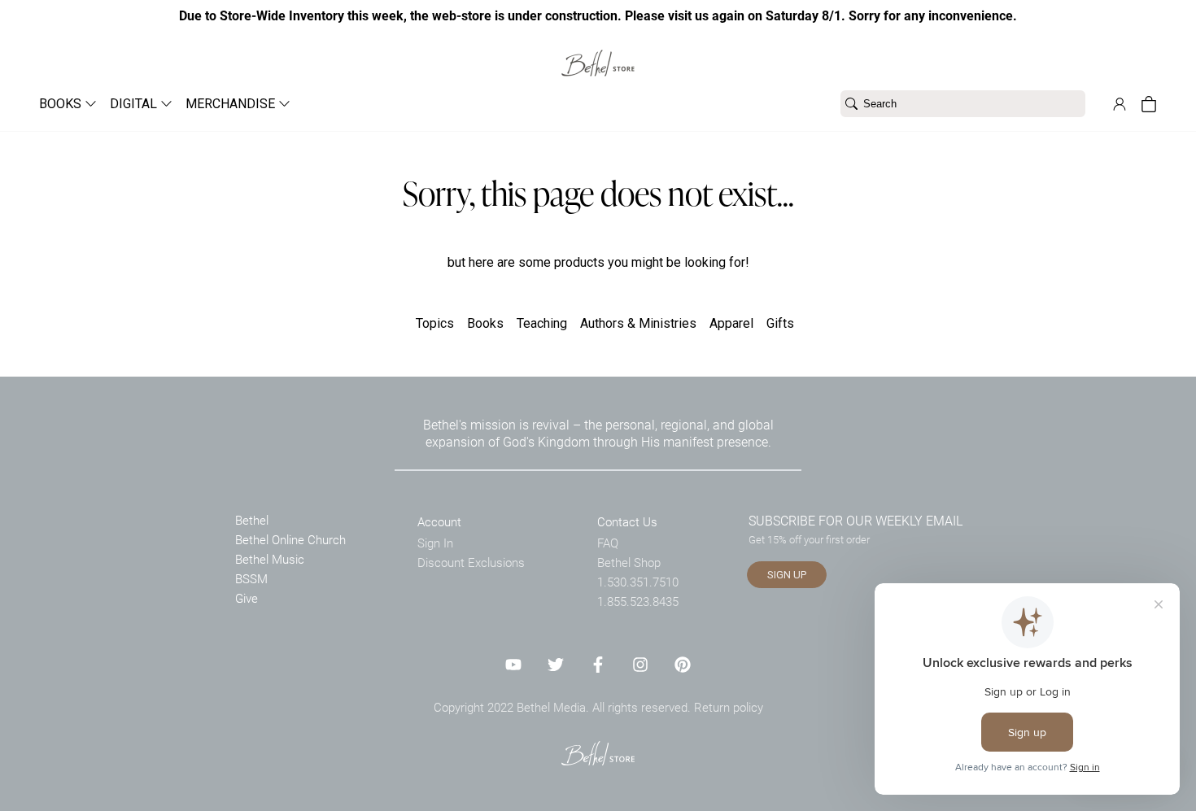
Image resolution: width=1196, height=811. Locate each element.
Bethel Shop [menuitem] (629, 562)
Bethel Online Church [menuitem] (290, 539)
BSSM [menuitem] (251, 578)
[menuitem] (61, 103)
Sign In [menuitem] (435, 542)
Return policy (728, 707)
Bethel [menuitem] (251, 520)
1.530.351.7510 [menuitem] (638, 581)
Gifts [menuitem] (780, 323)
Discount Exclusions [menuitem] (471, 562)
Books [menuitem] (485, 323)
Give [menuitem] (246, 598)
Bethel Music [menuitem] (269, 559)
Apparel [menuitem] (731, 323)
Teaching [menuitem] (542, 323)
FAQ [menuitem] (607, 542)
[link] (598, 53)
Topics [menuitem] (435, 323)
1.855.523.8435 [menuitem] (638, 601)
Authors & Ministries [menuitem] (638, 323)
